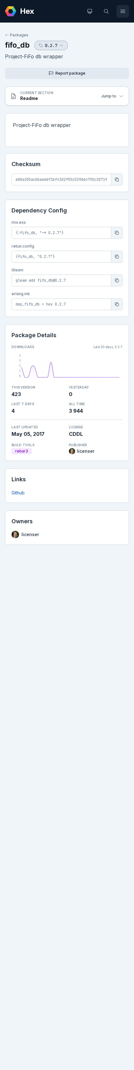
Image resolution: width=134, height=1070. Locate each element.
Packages (19, 35)
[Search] (106, 11)
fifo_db (17, 45)
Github (18, 492)
